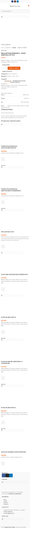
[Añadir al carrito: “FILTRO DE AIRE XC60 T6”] (3, 332)
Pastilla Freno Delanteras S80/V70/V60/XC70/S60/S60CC (11, 190)
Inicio (2, 47)
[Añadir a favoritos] (3, 155)
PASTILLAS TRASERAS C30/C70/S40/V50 (13, 452)
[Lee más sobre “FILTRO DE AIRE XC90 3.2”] (3, 422)
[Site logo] (15, 6)
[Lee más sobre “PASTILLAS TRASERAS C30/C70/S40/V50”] (3, 463)
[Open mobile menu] (1, 6)
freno (17, 76)
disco (14, 76)
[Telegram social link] (14, 79)
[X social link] (9, 79)
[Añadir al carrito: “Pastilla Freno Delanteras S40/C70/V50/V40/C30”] (3, 159)
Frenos (14, 47)
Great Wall (3, 50)
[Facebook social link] (12, 1)
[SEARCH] (27, 11)
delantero (9, 76)
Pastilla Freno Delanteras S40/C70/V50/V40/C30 (9, 147)
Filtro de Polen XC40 (7, 232)
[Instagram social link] (15, 1)
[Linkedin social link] (18, 1)
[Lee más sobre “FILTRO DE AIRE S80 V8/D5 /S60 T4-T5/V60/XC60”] (3, 378)
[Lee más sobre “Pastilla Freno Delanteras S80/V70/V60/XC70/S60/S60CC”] (3, 202)
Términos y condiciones (15, 493)
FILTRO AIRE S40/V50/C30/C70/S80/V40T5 (14, 274)
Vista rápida (3, 163)
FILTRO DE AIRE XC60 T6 (8, 317)
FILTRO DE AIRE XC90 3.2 (8, 407)
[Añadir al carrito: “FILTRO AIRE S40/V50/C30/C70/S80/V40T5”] (3, 289)
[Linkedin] (11, 475)
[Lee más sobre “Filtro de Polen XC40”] (3, 246)
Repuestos (8, 47)
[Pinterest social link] (11, 79)
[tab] (8, 81)
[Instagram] (7, 475)
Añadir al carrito (14, 68)
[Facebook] (3, 475)
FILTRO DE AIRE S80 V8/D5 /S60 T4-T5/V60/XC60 (12, 362)
